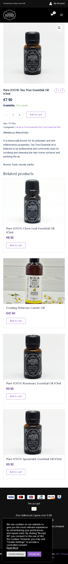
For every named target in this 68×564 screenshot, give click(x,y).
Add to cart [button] (16, 245)
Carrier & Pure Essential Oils (28, 127)
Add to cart (36, 114)
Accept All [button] (34, 554)
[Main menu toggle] (61, 15)
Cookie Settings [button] (16, 554)
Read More (12, 547)
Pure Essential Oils (51, 127)
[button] (59, 28)
